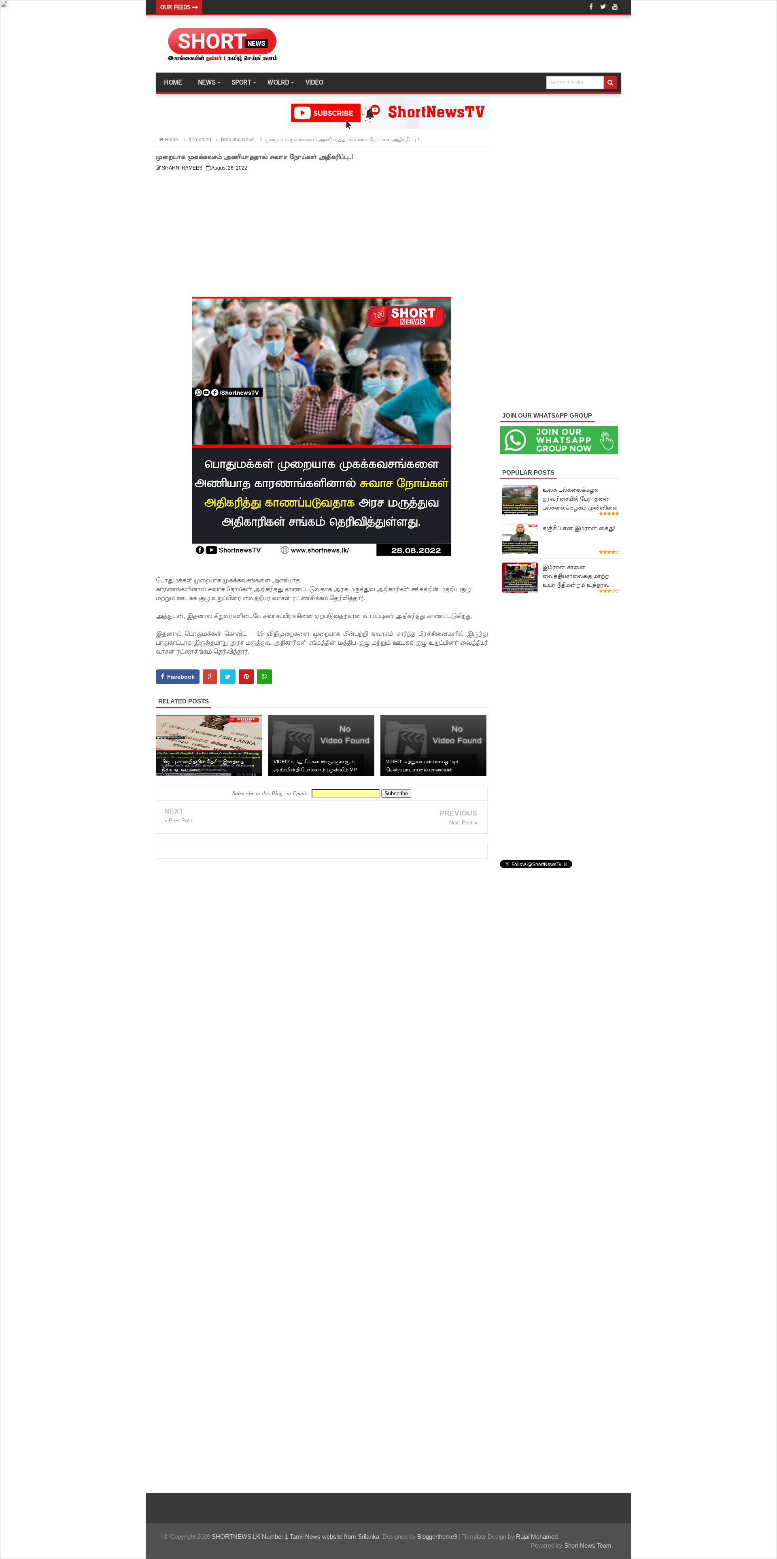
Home (173, 82)
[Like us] (591, 7)
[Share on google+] (210, 676)
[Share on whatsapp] (264, 676)
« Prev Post (178, 821)
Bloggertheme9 (437, 1536)
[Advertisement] (322, 231)
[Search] (610, 82)
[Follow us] (603, 7)
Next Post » (463, 823)
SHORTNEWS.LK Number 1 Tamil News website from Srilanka (295, 1536)
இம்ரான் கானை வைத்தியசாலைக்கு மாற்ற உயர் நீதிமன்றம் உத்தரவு (575, 576)
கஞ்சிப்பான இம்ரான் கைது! (578, 528)
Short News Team (587, 1545)
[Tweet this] (228, 676)
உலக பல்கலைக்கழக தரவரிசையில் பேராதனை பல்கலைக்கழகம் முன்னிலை (579, 498)
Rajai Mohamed (537, 1536)
